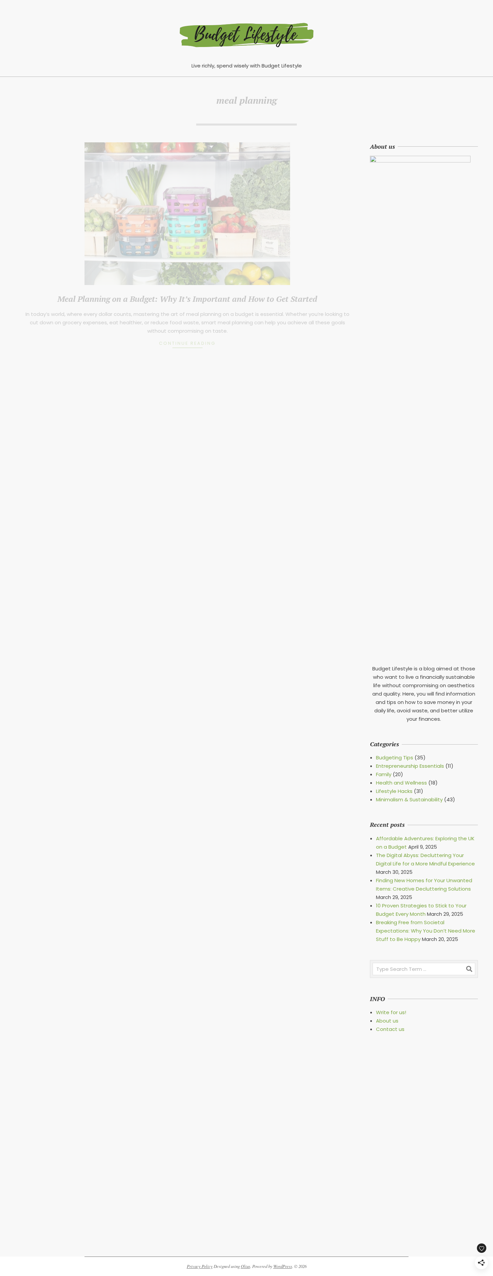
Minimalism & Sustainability (409, 799)
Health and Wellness (401, 782)
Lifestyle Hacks (394, 791)
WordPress (282, 1266)
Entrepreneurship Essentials (410, 765)
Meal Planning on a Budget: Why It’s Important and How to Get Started (187, 298)
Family (383, 774)
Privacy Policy (200, 1266)
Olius (245, 1266)
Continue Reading (187, 343)
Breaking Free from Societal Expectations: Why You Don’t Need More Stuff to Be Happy (425, 931)
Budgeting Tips (394, 757)
